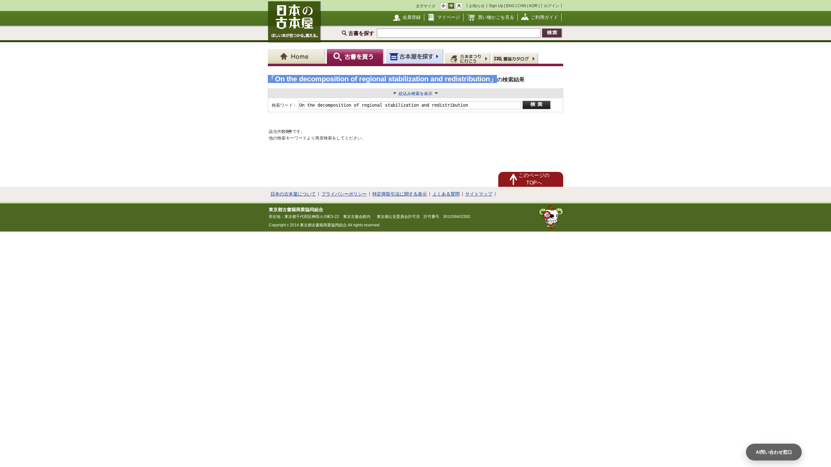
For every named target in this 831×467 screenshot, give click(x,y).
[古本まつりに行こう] (468, 58)
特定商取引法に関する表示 (399, 194)
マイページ (448, 17)
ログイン (551, 6)
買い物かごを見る (496, 17)
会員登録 (412, 17)
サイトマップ (478, 194)
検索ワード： (284, 105)
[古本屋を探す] (414, 56)
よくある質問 (446, 194)
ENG (510, 6)
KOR (533, 6)
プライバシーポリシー (344, 194)
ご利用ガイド (544, 17)
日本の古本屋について (293, 194)
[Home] (297, 56)
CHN (521, 6)
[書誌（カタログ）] (516, 58)
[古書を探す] (356, 56)
